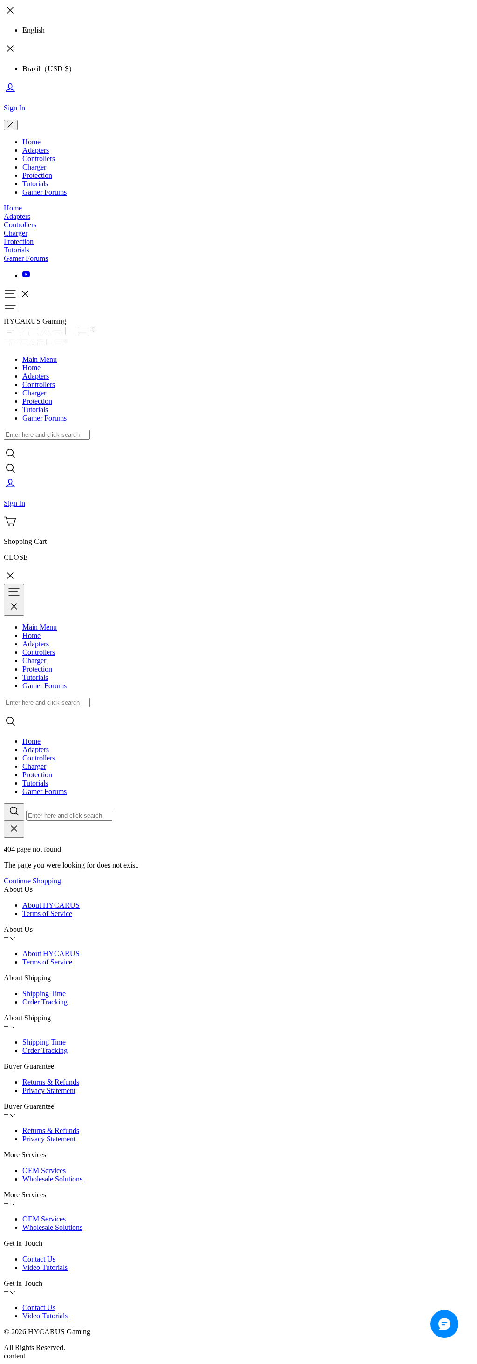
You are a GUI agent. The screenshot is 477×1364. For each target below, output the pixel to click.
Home (31, 142)
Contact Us (38, 1259)
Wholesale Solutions (52, 1179)
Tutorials (35, 184)
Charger (34, 167)
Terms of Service (47, 913)
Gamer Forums (44, 192)
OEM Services (44, 1170)
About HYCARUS (51, 905)
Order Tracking (45, 1002)
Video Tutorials (45, 1267)
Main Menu (39, 359)
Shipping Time (44, 994)
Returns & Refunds (50, 1082)
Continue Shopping (32, 881)
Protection (37, 175)
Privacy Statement (48, 1090)
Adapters (35, 150)
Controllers (38, 159)
